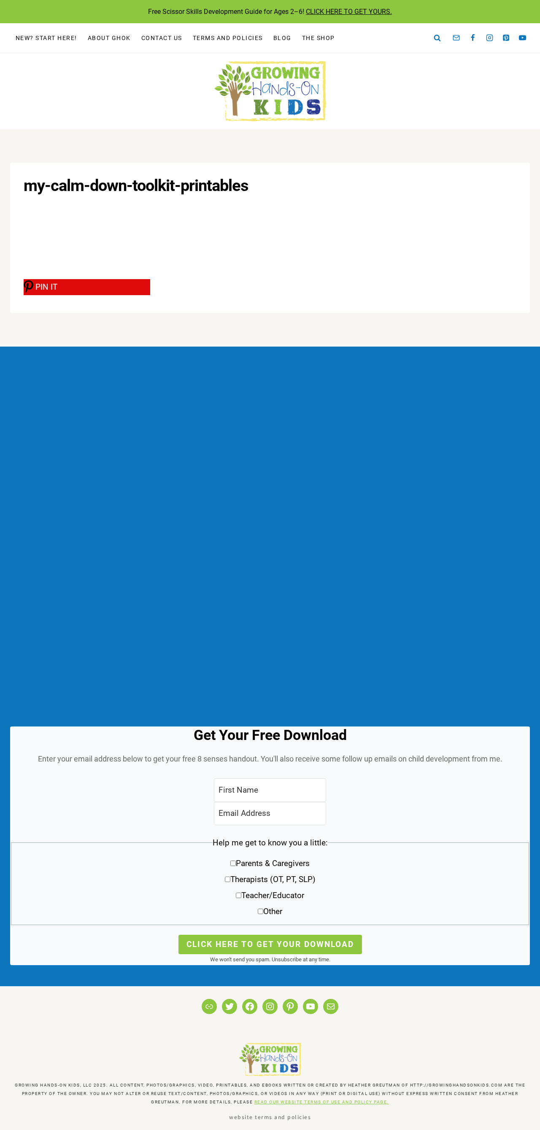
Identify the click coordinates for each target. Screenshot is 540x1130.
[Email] (456, 38)
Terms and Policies (228, 38)
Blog (282, 38)
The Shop (318, 38)
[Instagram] (489, 38)
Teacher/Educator (272, 895)
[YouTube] (523, 38)
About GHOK (109, 38)
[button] (270, 880)
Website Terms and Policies (270, 1116)
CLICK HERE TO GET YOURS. (349, 12)
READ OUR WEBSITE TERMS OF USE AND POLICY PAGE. (321, 1102)
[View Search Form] (437, 38)
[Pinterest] (506, 38)
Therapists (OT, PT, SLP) (273, 879)
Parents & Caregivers (273, 863)
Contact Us (161, 38)
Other (272, 911)
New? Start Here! (46, 38)
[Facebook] (473, 38)
